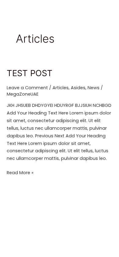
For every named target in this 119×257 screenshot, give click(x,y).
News (93, 88)
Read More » (20, 172)
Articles (60, 88)
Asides (78, 88)
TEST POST (29, 73)
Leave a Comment (27, 88)
